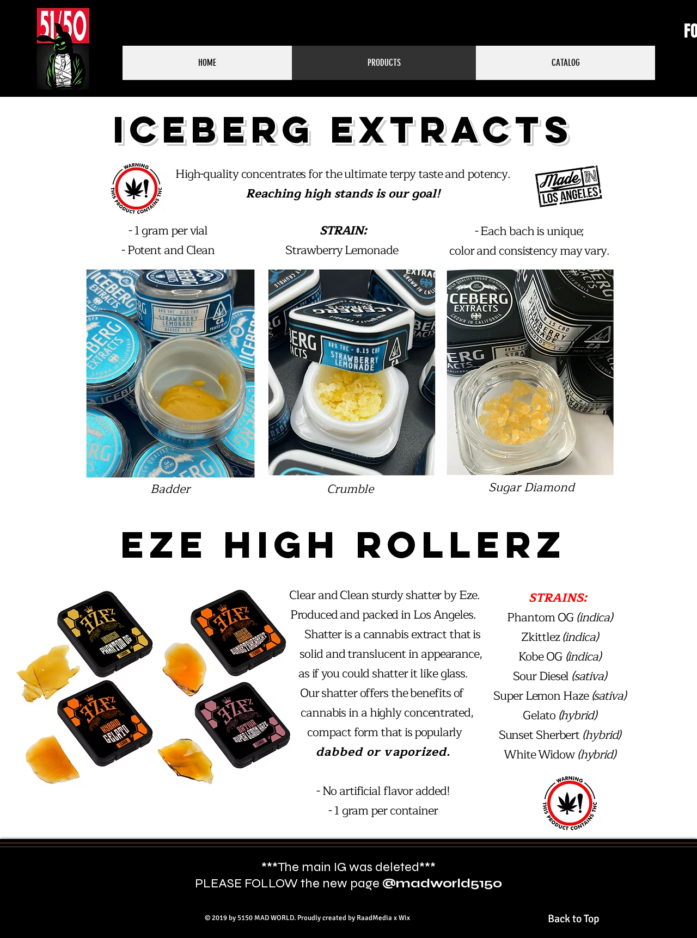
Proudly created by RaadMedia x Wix (353, 918)
